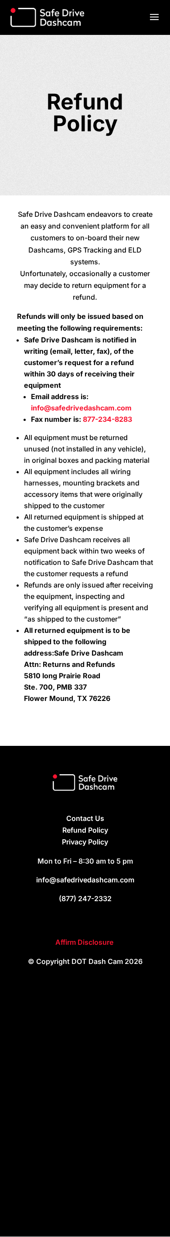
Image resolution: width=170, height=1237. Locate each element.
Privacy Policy (85, 841)
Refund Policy (85, 830)
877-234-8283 (107, 419)
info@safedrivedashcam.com (81, 407)
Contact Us (85, 818)
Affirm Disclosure (85, 942)
